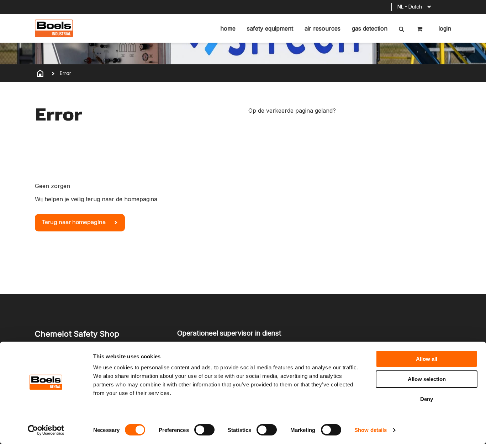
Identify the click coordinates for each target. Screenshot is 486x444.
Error (65, 73)
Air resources (322, 28)
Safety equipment (270, 28)
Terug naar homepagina (74, 222)
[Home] (40, 73)
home (228, 28)
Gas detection (369, 28)
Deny (426, 399)
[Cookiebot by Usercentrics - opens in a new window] (46, 430)
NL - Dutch (409, 7)
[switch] (204, 429)
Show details (370, 430)
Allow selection (427, 379)
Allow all (426, 359)
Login (444, 28)
